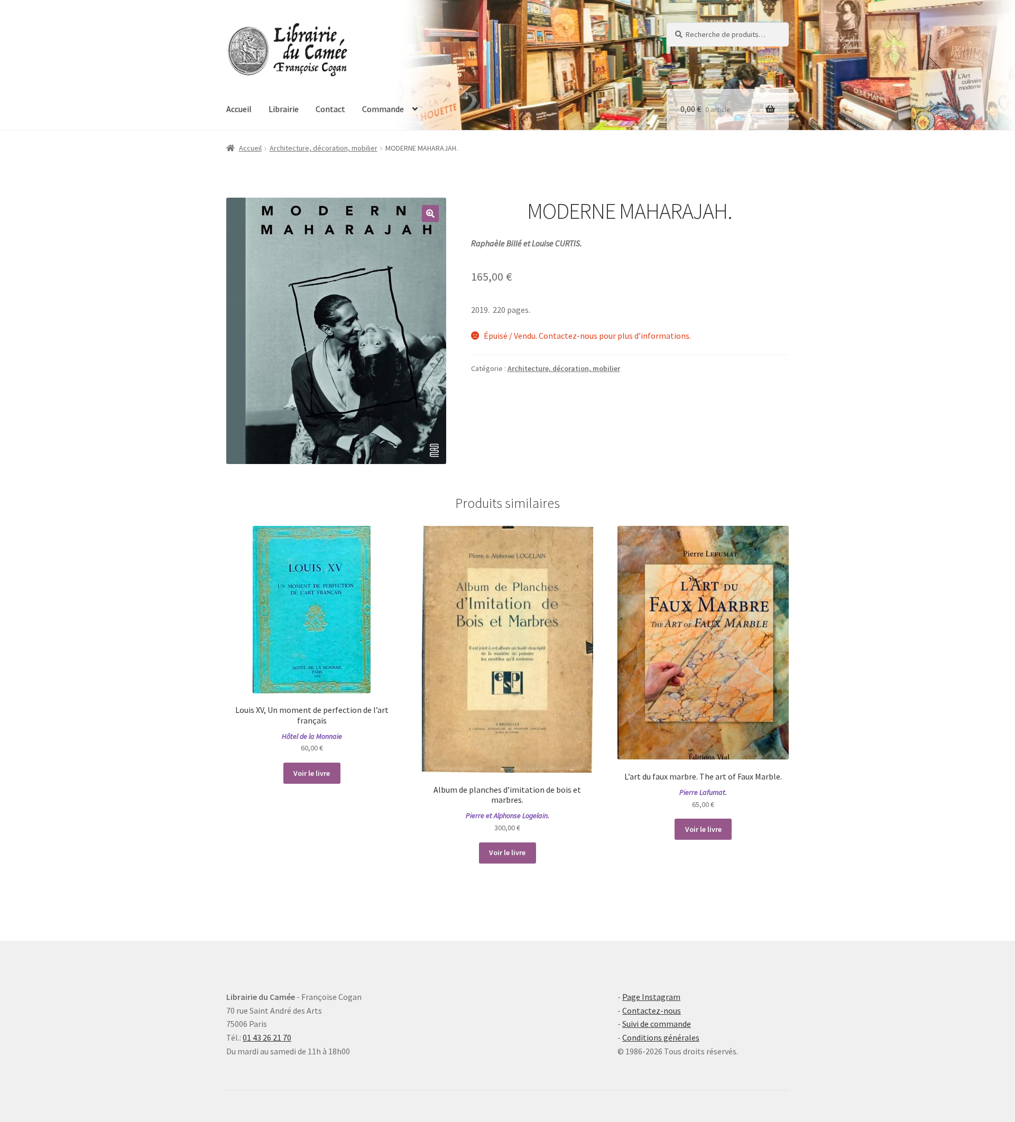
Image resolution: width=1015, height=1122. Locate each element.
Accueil (239, 109)
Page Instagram (651, 996)
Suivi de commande (656, 1023)
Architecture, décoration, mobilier (323, 148)
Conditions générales (660, 1037)
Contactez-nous (651, 1010)
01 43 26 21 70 (267, 1037)
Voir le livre (311, 773)
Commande (383, 109)
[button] (430, 213)
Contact (330, 109)
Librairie (284, 109)
